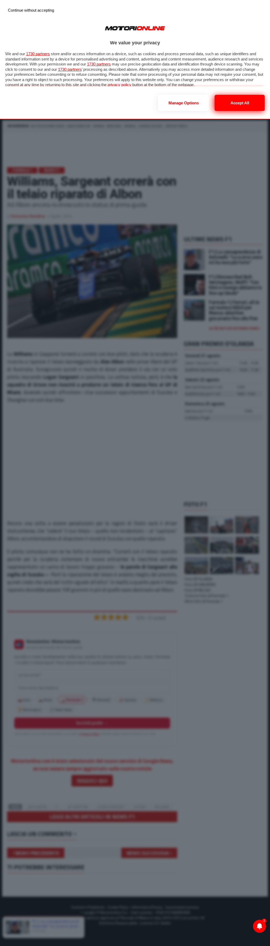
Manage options (183, 103)
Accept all (239, 103)
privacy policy (119, 84)
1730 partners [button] (38, 53)
